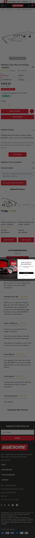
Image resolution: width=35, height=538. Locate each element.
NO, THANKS (26, 275)
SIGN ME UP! (26, 272)
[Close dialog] (34, 260)
